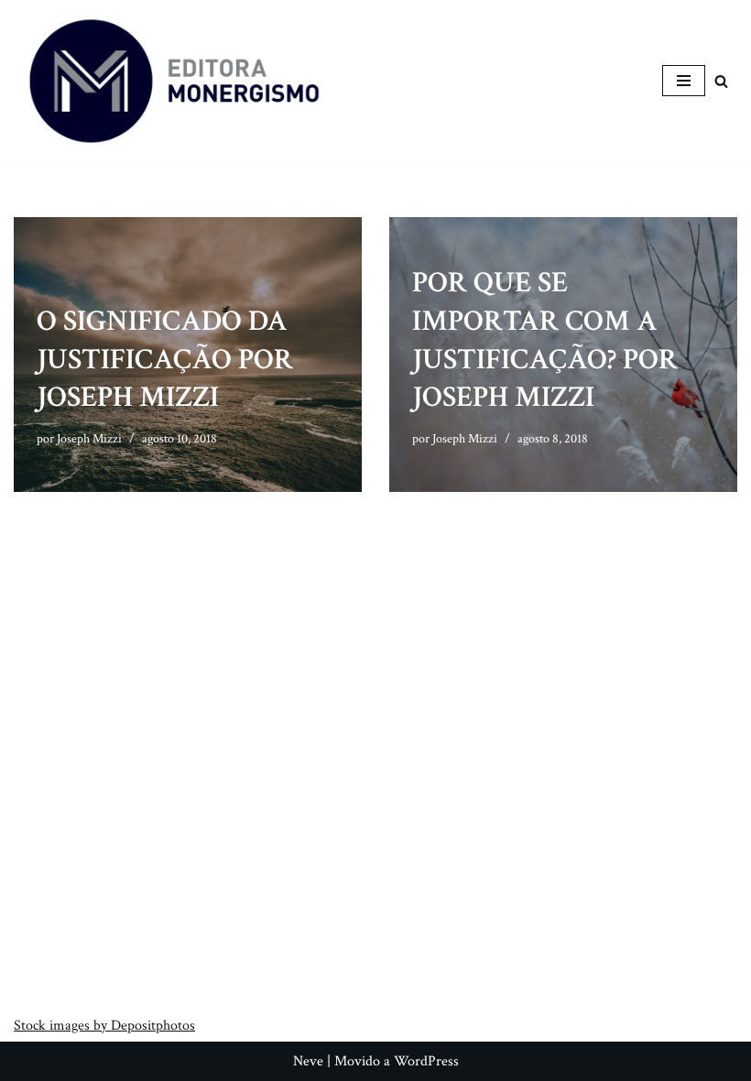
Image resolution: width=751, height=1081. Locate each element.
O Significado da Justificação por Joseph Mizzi (165, 359)
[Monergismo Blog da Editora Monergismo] (174, 81)
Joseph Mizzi (89, 438)
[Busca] (721, 81)
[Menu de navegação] (683, 80)
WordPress (426, 1061)
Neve (308, 1061)
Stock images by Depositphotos (104, 1025)
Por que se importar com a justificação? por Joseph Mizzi (545, 340)
